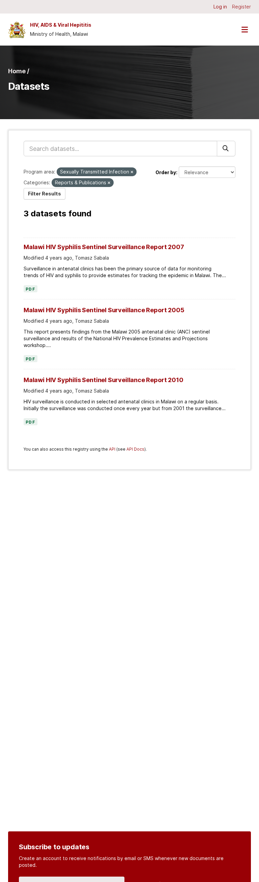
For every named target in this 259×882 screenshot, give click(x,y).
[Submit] (226, 148)
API (112, 449)
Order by (165, 172)
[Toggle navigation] (244, 29)
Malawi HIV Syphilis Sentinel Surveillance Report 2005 (104, 310)
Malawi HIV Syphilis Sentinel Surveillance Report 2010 (103, 379)
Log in (220, 6)
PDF (30, 289)
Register (241, 6)
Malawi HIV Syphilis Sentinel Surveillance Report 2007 (104, 246)
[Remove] (132, 172)
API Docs (135, 449)
